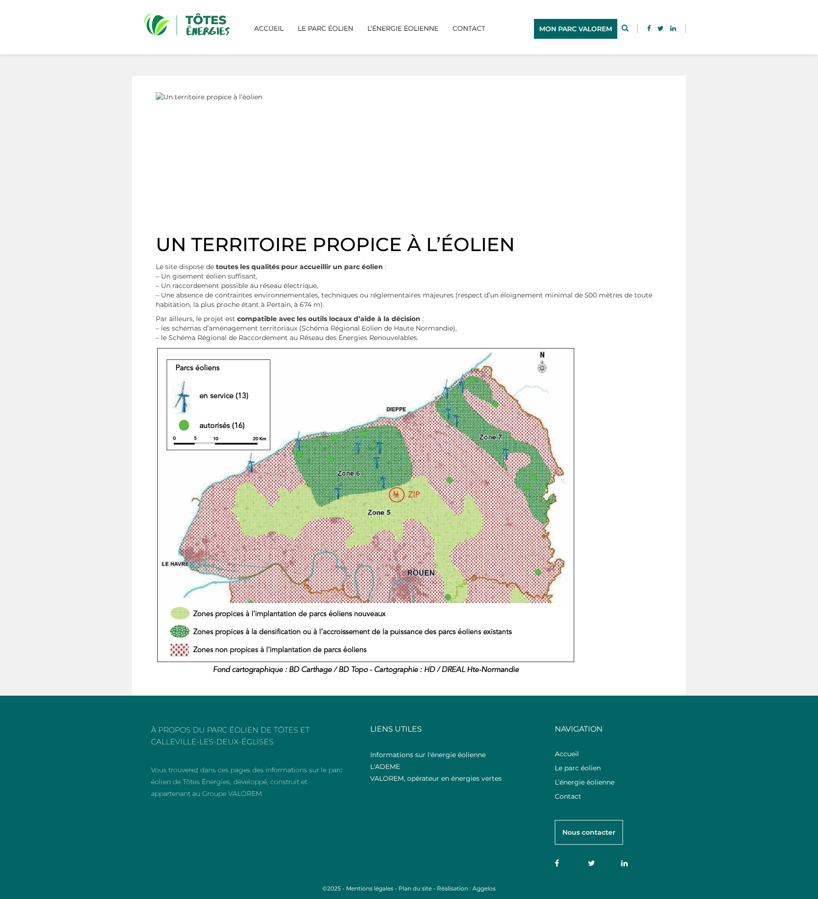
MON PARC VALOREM (575, 29)
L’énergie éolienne (402, 28)
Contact (469, 28)
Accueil (269, 28)
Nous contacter (588, 832)
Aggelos (484, 888)
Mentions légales (369, 888)
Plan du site (415, 888)
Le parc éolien (325, 28)
